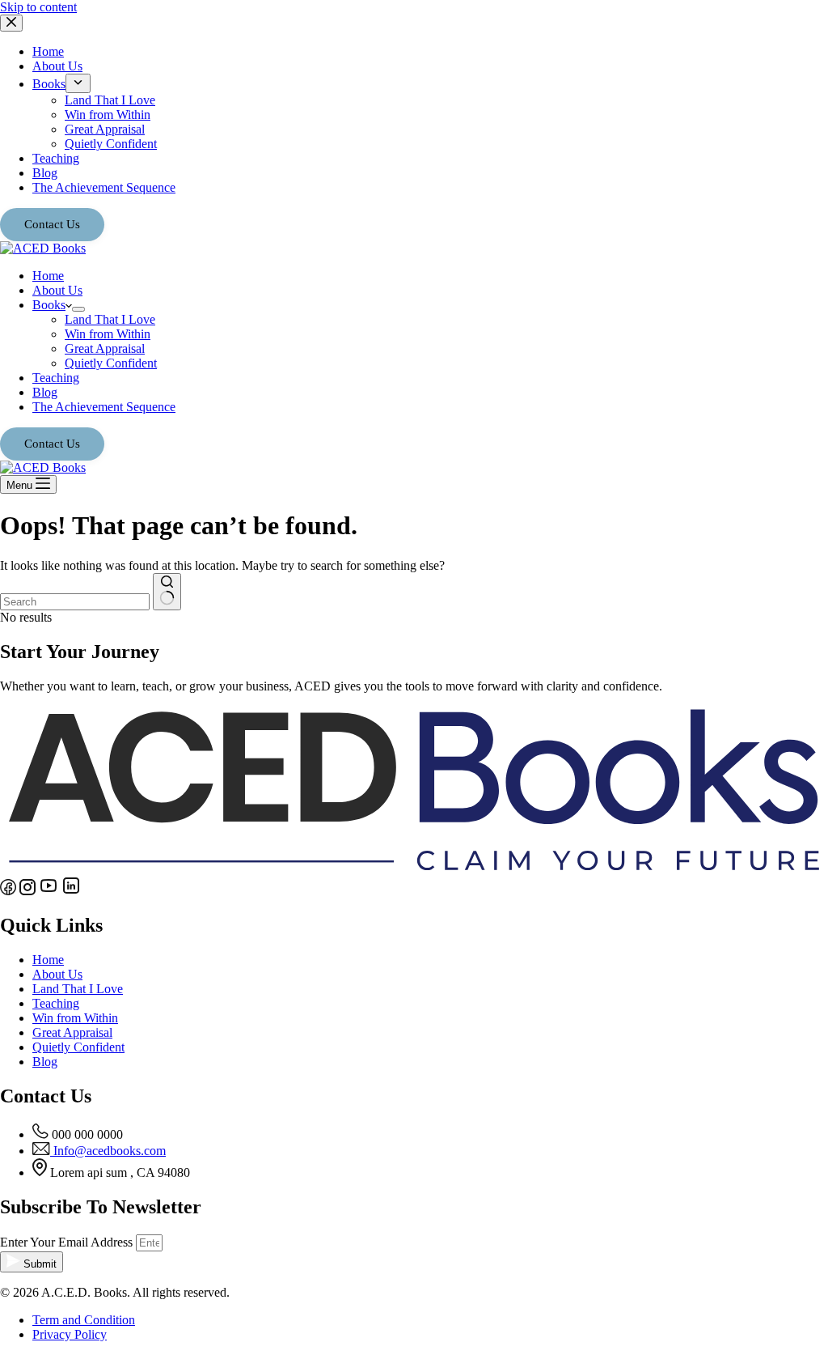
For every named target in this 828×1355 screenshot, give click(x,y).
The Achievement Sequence (103, 407)
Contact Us (52, 443)
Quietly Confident (111, 363)
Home (48, 275)
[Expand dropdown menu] (78, 309)
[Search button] (167, 591)
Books (48, 305)
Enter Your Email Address (68, 1242)
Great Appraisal (105, 348)
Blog (44, 392)
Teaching (55, 377)
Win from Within (107, 334)
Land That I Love (110, 319)
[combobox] (75, 601)
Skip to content (38, 7)
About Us (57, 290)
